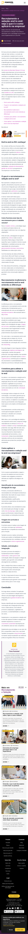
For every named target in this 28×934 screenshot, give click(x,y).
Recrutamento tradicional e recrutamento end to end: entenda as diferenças (14, 112)
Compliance (8, 868)
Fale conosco (14, 896)
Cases (7, 873)
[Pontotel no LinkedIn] (10, 908)
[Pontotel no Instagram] (15, 908)
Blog (21, 842)
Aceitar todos (20, 929)
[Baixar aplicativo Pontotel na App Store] (19, 911)
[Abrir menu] (25, 2)
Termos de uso (8, 881)
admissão (14, 191)
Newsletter (21, 848)
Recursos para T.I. (7, 853)
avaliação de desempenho (16, 166)
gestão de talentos (16, 598)
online (10, 238)
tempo (15, 425)
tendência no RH (9, 92)
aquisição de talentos (7, 312)
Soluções (8, 842)
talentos (18, 152)
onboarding (6, 344)
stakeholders (5, 555)
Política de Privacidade (8, 883)
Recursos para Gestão (7, 848)
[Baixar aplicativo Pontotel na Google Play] (9, 911)
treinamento (5, 436)
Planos (8, 845)
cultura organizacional (17, 541)
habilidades (19, 527)
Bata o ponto (21, 863)
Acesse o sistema (21, 865)
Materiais (21, 845)
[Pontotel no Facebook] (18, 908)
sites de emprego (10, 511)
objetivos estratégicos (16, 350)
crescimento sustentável (8, 623)
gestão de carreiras (6, 168)
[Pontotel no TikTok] (7, 908)
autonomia (20, 248)
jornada (5, 314)
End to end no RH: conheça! (12, 102)
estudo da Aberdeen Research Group (14, 70)
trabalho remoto (10, 226)
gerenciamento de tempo (8, 248)
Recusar (11, 929)
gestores (15, 555)
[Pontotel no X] (21, 908)
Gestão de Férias (8, 856)
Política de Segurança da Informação (8, 887)
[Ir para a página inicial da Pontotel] (7, 2)
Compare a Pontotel (22, 850)
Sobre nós (7, 863)
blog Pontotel (18, 633)
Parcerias (8, 871)
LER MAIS (5, 726)
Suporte (22, 868)
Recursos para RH (7, 850)
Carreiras (8, 865)
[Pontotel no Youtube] (13, 908)
